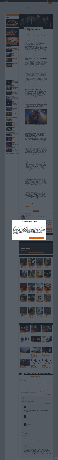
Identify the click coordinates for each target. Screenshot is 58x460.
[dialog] (29, 230)
